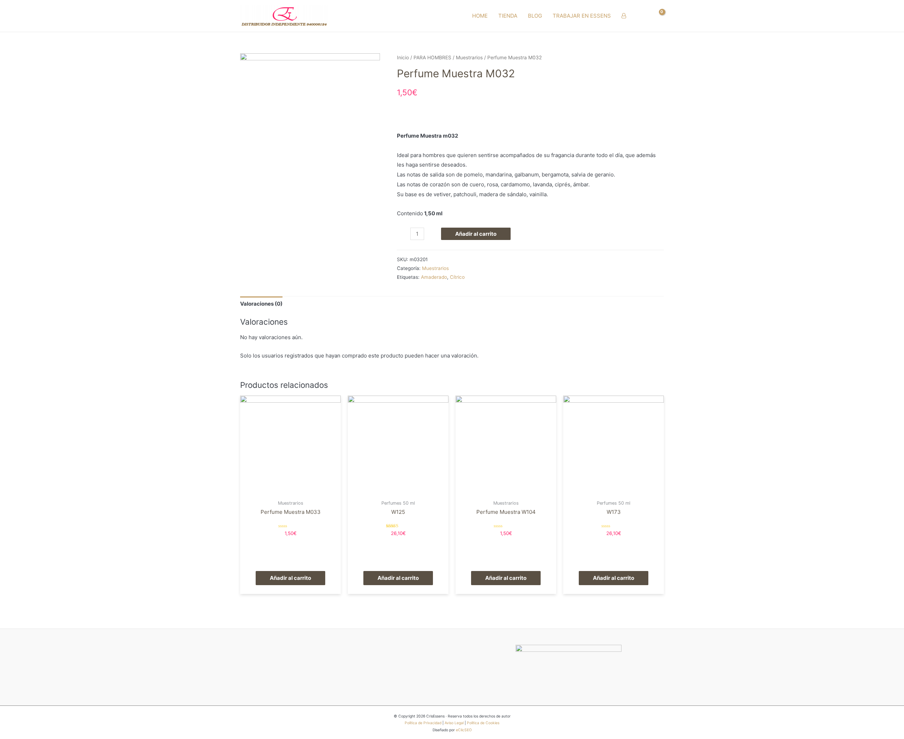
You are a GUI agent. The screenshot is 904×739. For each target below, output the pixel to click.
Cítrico (457, 277)
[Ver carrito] (658, 15)
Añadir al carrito (475, 233)
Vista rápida (290, 490)
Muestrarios (469, 57)
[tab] (261, 304)
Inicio (403, 57)
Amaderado (434, 277)
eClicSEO (464, 730)
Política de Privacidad (423, 723)
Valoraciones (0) (261, 303)
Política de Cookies (483, 723)
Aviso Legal (454, 723)
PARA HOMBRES (432, 57)
